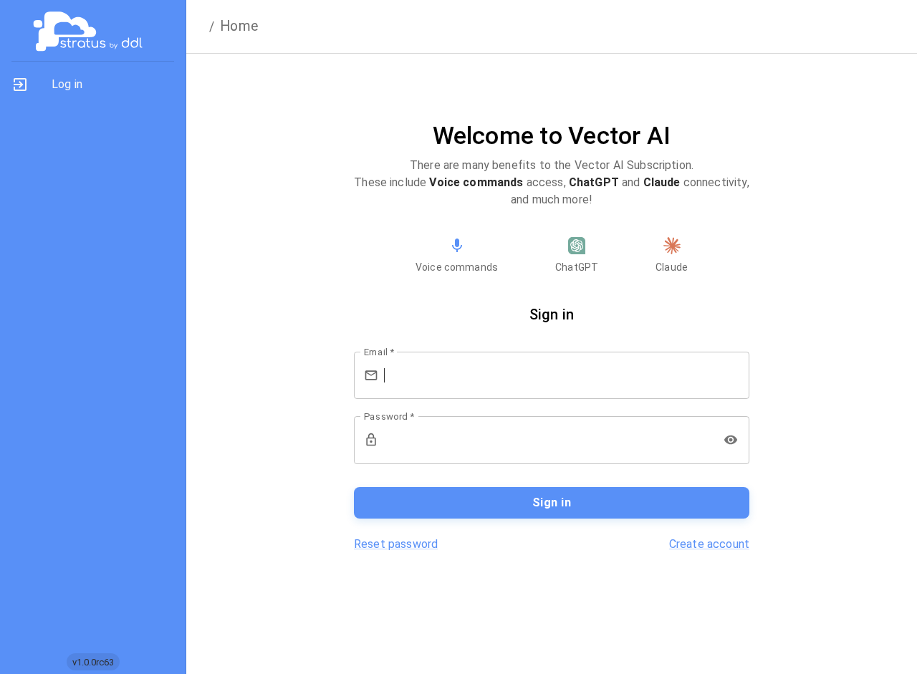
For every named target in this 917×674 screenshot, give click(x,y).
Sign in (551, 502)
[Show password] (730, 440)
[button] (93, 84)
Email (379, 352)
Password (389, 416)
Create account (709, 544)
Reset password (396, 544)
